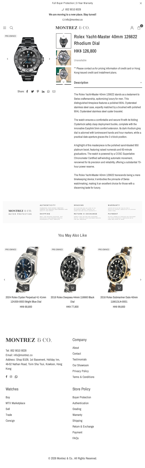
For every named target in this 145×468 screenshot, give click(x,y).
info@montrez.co (74, 19)
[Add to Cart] (25, 287)
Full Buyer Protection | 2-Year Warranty (72, 3)
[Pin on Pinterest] (38, 91)
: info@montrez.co (22, 355)
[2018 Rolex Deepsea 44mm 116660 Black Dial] (73, 270)
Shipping (77, 420)
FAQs (75, 438)
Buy (8, 397)
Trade (9, 415)
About (75, 348)
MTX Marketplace (15, 403)
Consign (10, 420)
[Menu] (4, 28)
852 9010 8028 (73, 9)
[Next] (49, 59)
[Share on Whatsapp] (48, 91)
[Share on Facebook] (27, 91)
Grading (76, 409)
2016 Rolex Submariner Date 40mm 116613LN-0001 (119, 299)
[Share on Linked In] (43, 91)
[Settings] (132, 27)
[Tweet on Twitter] (32, 91)
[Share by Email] (54, 91)
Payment (77, 432)
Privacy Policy (80, 371)
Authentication (80, 403)
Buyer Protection (81, 397)
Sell (8, 409)
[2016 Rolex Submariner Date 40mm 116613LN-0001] (119, 270)
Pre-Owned (10, 36)
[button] (138, 27)
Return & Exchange (83, 426)
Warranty (77, 415)
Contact (76, 353)
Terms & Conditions (83, 377)
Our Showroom (80, 365)
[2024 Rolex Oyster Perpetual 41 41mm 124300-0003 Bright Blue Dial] (26, 270)
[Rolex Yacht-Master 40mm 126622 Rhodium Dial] (63, 41)
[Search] (11, 28)
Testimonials (79, 359)
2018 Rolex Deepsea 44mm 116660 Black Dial (72, 299)
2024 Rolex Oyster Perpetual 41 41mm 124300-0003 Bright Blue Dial (26, 299)
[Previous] (7, 59)
